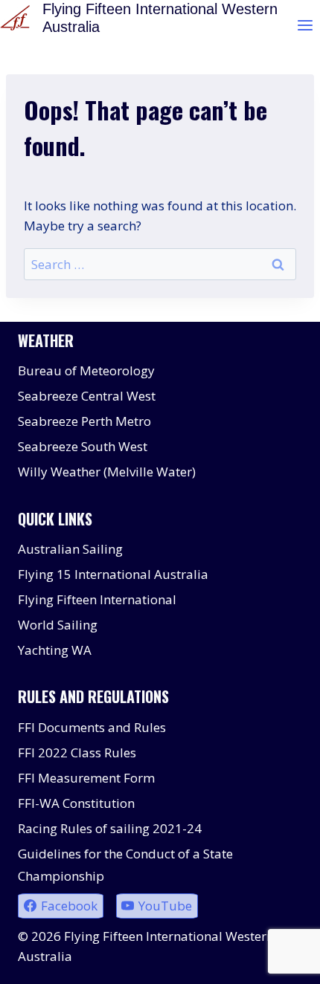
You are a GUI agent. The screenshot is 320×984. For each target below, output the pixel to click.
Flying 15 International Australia (113, 574)
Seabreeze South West (82, 446)
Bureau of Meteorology (86, 370)
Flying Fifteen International (97, 599)
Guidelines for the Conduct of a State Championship (125, 865)
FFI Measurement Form (86, 777)
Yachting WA (55, 649)
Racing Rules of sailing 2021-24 (110, 828)
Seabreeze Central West (87, 395)
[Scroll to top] (282, 961)
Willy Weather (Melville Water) (107, 471)
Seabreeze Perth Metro (84, 421)
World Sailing (57, 624)
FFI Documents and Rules (92, 727)
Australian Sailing (70, 548)
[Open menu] (304, 25)
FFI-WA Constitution (76, 803)
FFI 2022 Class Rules (77, 752)
